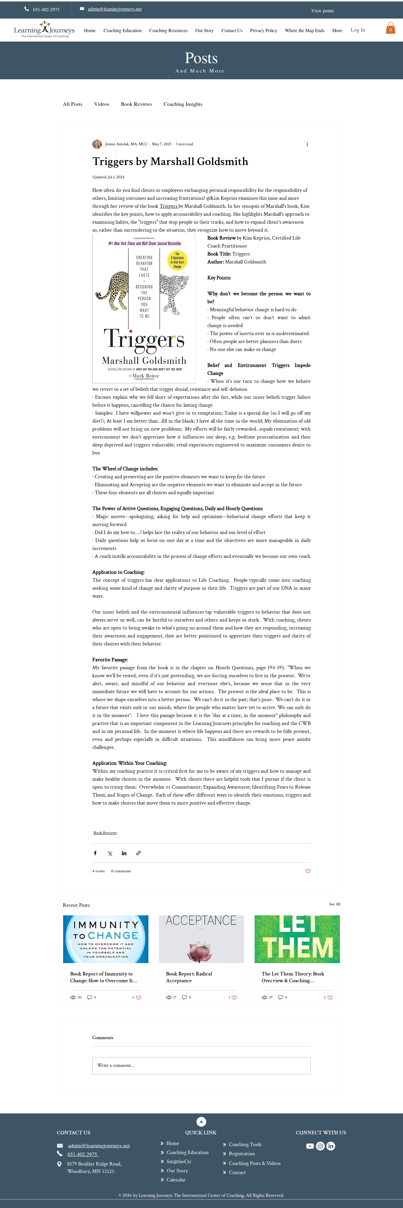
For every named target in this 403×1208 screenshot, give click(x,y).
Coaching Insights (183, 103)
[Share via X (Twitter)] (109, 853)
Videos (101, 103)
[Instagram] (320, 1146)
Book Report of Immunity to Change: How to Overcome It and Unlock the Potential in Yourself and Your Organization (105, 977)
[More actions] (307, 144)
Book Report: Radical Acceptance (189, 977)
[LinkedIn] (330, 1146)
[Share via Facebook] (95, 853)
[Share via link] (138, 853)
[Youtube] (310, 1146)
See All (334, 904)
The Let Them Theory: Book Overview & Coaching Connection (293, 977)
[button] (391, 28)
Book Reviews (136, 103)
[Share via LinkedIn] (124, 853)
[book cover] (201, 939)
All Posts (72, 103)
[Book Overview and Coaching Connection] (297, 939)
